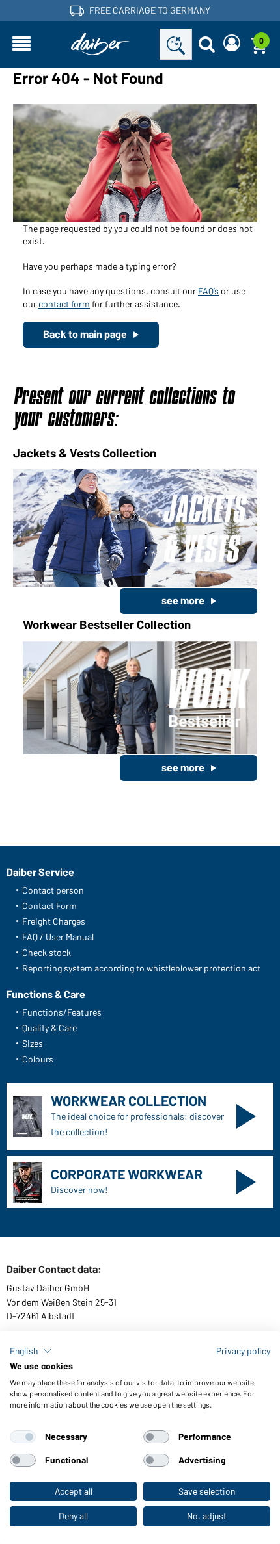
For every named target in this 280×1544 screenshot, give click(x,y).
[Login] (231, 44)
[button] (31, 1351)
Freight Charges (53, 921)
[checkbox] (23, 1436)
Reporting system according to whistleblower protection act (141, 967)
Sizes (32, 1043)
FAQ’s (208, 290)
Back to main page (85, 334)
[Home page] (100, 44)
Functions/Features (62, 1012)
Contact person (53, 889)
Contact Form (49, 905)
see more (182, 600)
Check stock (46, 952)
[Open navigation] (21, 44)
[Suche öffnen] (206, 44)
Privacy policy (243, 1350)
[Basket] (258, 44)
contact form (64, 303)
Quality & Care (49, 1027)
